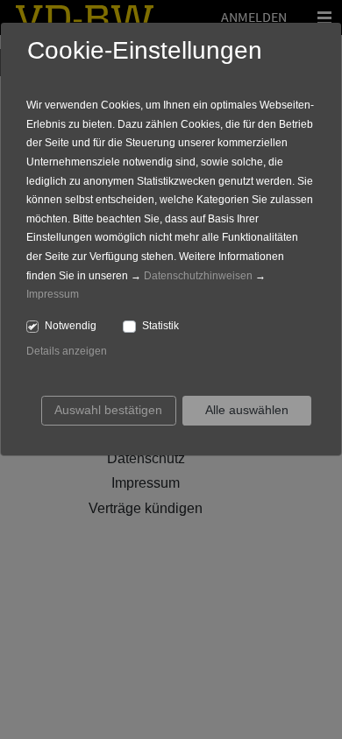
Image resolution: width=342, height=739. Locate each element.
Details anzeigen (66, 351)
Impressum (52, 294)
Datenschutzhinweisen (198, 276)
